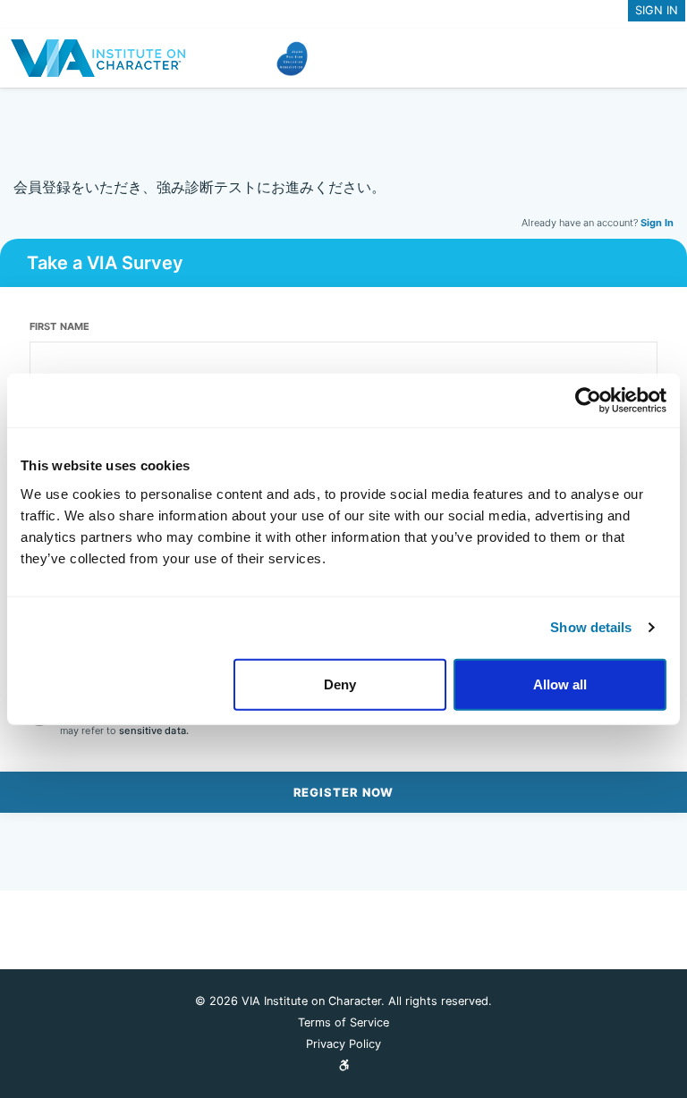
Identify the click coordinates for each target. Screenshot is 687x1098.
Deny (340, 683)
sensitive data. (154, 730)
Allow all (560, 683)
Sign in (656, 10)
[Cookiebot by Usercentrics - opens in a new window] (588, 400)
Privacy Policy (343, 1044)
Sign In (657, 222)
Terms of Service (343, 1022)
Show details (591, 627)
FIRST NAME (59, 326)
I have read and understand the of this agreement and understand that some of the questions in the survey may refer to (356, 722)
